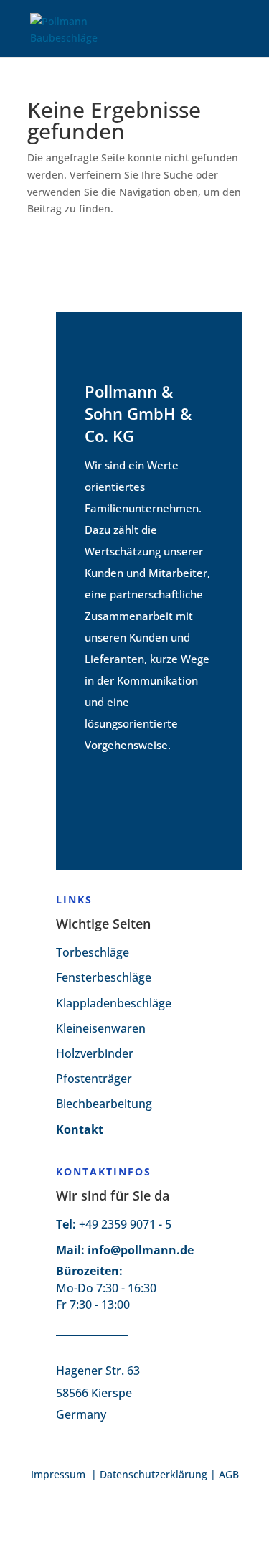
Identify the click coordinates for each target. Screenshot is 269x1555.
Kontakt (79, 1129)
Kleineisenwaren (101, 1028)
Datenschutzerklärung (153, 1474)
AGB (229, 1474)
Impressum (59, 1474)
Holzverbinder (94, 1053)
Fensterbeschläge (103, 977)
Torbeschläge (92, 952)
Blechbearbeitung (104, 1104)
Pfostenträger (94, 1078)
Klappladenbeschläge (113, 1003)
